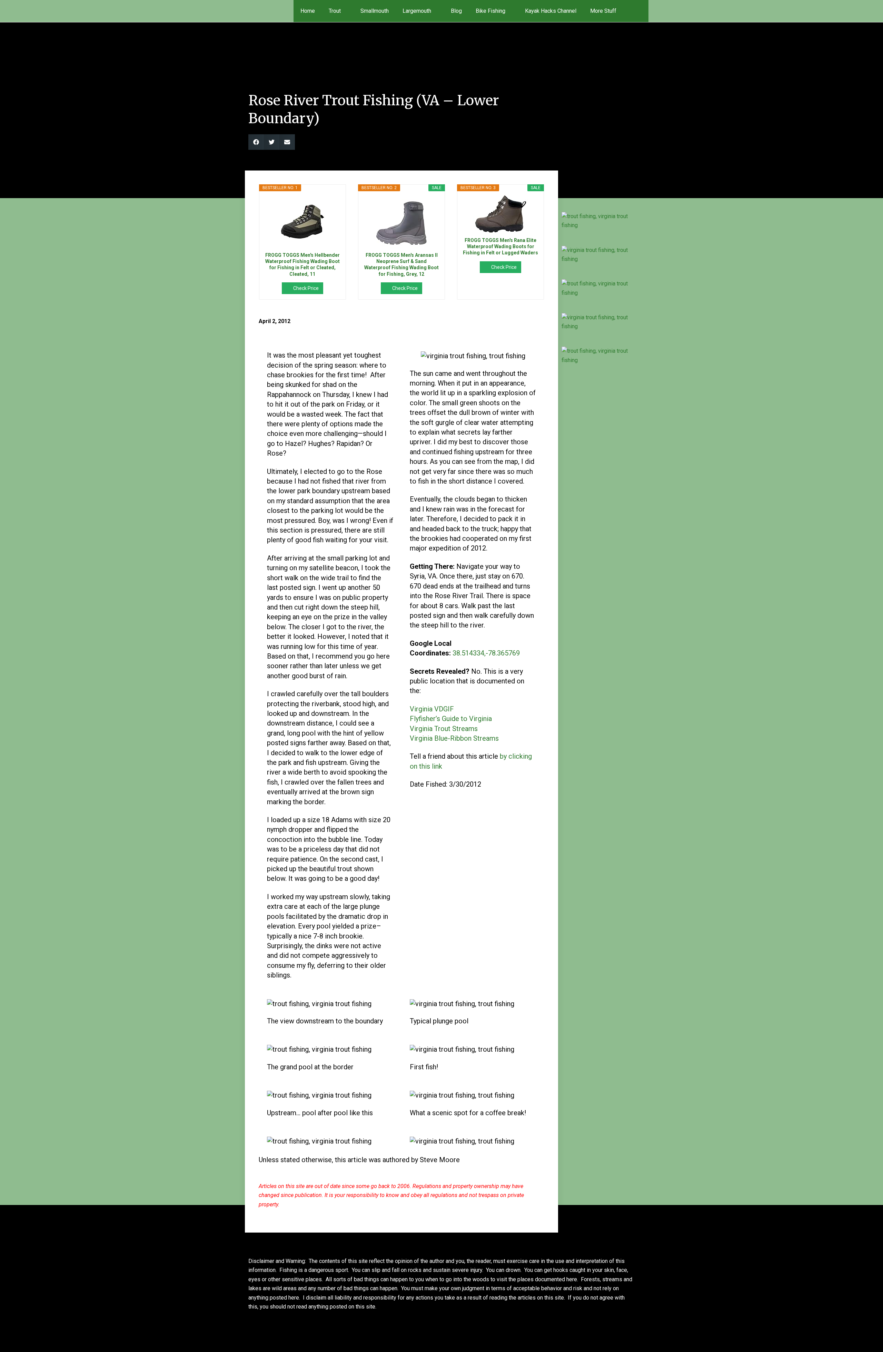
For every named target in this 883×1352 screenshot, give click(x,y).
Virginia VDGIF (432, 709)
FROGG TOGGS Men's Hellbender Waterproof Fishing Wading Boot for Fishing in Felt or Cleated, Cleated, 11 (302, 264)
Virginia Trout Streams (444, 728)
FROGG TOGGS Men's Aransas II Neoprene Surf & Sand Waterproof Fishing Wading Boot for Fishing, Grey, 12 (401, 264)
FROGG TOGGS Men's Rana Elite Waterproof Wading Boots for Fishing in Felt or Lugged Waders (500, 246)
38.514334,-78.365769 (486, 653)
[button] (639, 11)
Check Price (306, 288)
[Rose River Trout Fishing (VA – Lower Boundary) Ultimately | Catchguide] (597, 221)
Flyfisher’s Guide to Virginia (451, 718)
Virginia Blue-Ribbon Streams (454, 738)
